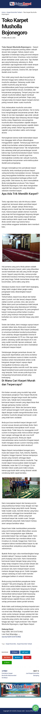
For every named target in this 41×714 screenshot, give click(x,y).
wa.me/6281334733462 (11, 637)
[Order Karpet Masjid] (20, 697)
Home (3, 12)
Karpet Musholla (11, 644)
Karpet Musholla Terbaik (14, 12)
